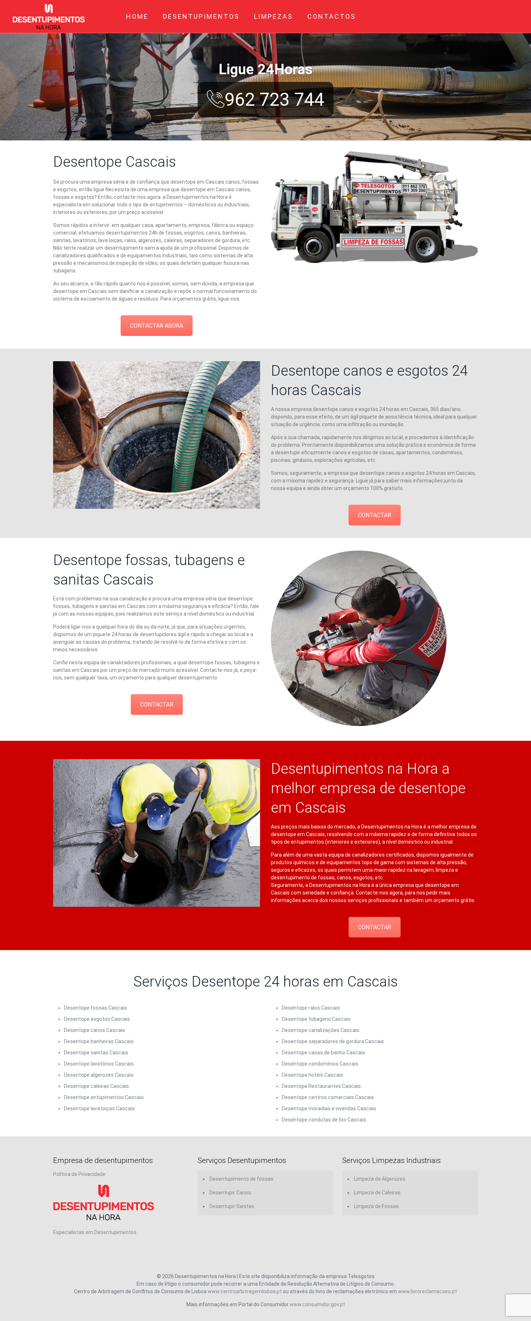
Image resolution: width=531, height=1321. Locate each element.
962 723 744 (274, 99)
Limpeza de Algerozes (379, 1179)
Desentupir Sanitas (232, 1206)
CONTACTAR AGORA (156, 325)
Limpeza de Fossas (376, 1206)
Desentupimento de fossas (241, 1179)
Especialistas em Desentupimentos (95, 1232)
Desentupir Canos (230, 1192)
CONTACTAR (374, 515)
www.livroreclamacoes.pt (427, 1291)
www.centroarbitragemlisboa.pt (245, 1291)
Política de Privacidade (79, 1174)
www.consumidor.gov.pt (317, 1304)
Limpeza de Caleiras (377, 1192)
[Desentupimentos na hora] (49, 16)
